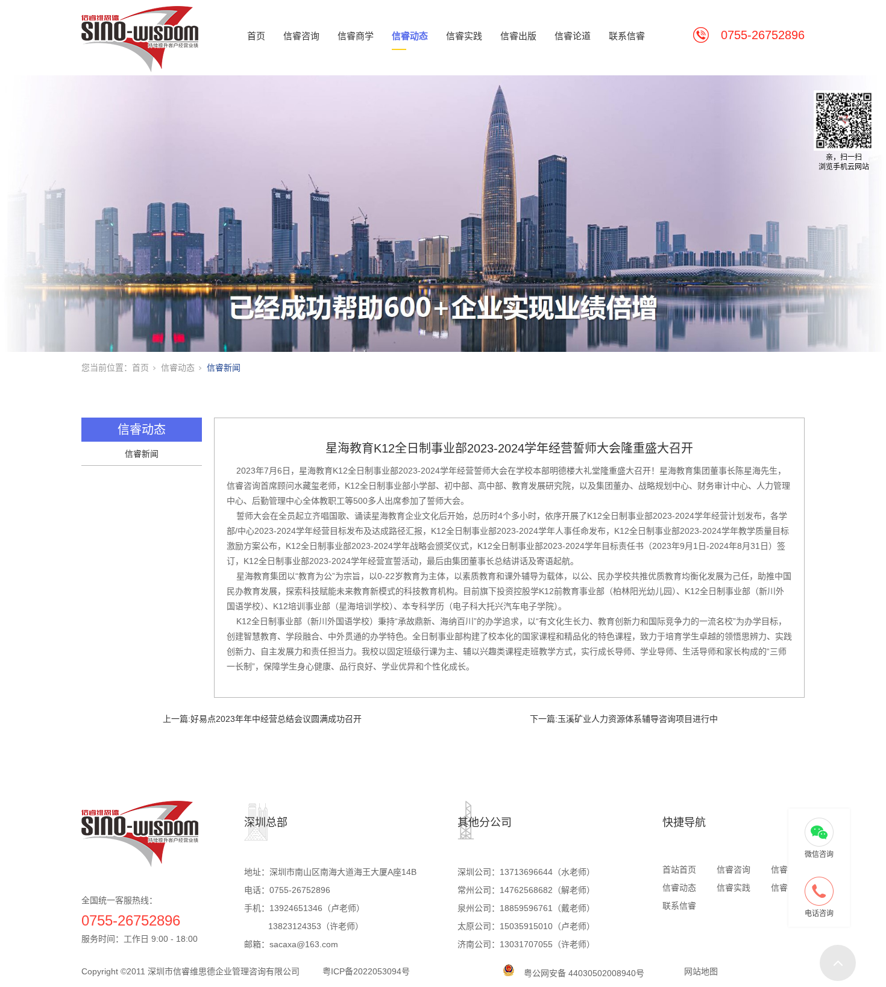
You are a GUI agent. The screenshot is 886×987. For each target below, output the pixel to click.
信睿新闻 (223, 367)
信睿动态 (410, 36)
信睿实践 (464, 36)
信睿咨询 (301, 36)
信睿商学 (356, 36)
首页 (256, 36)
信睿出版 (518, 36)
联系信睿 (627, 36)
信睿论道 (573, 36)
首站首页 (679, 869)
